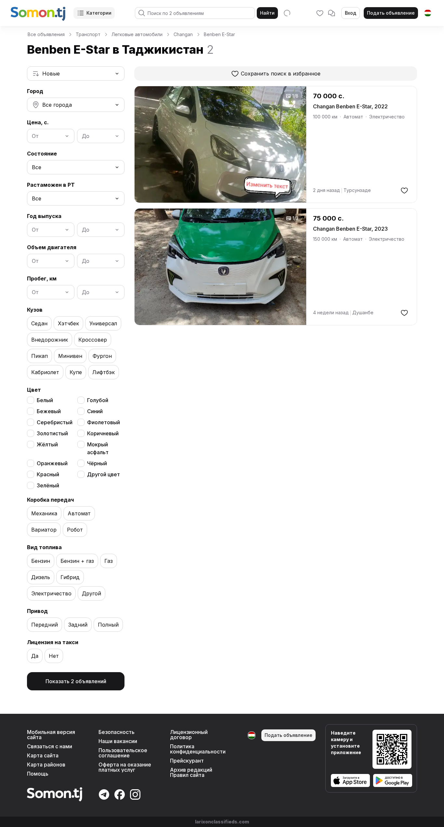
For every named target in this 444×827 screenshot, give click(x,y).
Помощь (37, 773)
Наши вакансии (117, 741)
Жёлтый (47, 444)
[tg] (428, 13)
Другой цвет (103, 474)
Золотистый (52, 433)
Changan (183, 34)
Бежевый (49, 411)
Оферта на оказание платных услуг (124, 767)
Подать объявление (391, 13)
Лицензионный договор (189, 734)
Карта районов (46, 764)
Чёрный (97, 463)
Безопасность (116, 732)
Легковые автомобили (137, 34)
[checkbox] (30, 400)
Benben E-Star (219, 34)
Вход (350, 13)
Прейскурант (187, 760)
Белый (45, 400)
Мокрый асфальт (98, 448)
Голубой (97, 400)
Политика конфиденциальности (198, 749)
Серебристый (54, 422)
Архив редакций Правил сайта (191, 772)
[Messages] (331, 13)
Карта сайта (43, 755)
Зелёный (48, 485)
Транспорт (88, 34)
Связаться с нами (49, 746)
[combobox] (75, 73)
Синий (95, 411)
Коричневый (103, 433)
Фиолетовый (103, 422)
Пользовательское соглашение (122, 753)
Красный (48, 474)
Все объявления (46, 34)
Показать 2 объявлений (76, 681)
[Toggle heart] (404, 190)
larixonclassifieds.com (222, 821)
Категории (98, 13)
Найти (267, 13)
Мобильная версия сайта (51, 734)
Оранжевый (52, 463)
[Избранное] (320, 13)
